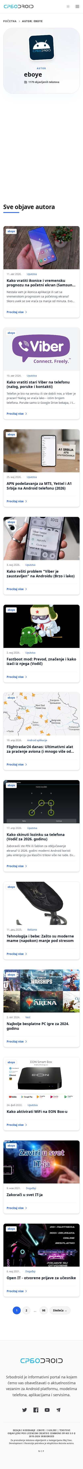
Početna (10, 21)
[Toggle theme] (68, 6)
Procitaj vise (15, 312)
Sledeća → (60, 1310)
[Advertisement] (41, 148)
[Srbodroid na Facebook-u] (35, 1410)
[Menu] (77, 6)
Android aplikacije (37, 740)
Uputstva (32, 274)
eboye (11, 231)
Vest (27, 1017)
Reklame (32, 929)
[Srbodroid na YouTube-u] (47, 1410)
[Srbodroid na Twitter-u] (24, 1410)
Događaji (31, 1188)
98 (43, 1310)
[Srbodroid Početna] (18, 6)
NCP (41, 1451)
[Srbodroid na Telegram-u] (58, 1410)
